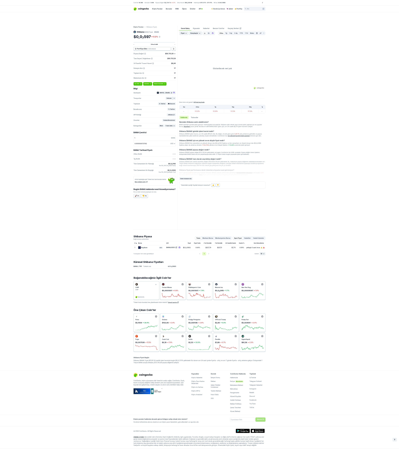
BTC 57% (203, 2)
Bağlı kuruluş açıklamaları (141, 239)
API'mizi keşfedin (199, 102)
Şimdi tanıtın (172, 302)
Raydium (187, 126)
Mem (201, 174)
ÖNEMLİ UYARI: (139, 437)
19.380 (141, 2)
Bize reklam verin (140, 182)
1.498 (152, 2)
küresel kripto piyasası (244, 172)
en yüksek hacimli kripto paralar (239, 136)
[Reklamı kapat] (156, 284)
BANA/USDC (170, 247)
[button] (169, 98)
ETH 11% (209, 2)
